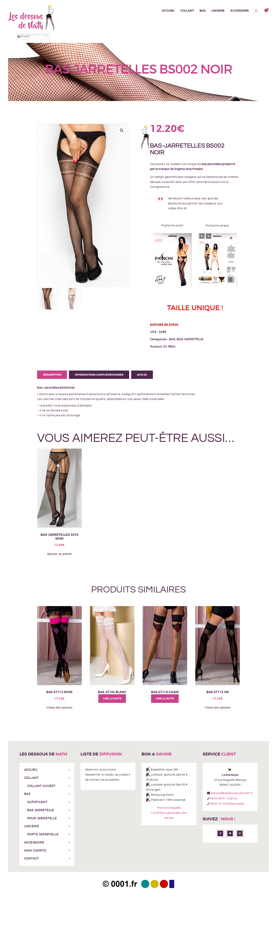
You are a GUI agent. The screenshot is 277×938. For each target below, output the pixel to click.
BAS (172, 339)
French (25, 36)
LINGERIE (31, 826)
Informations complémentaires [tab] (99, 374)
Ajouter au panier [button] (59, 554)
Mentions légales (169, 807)
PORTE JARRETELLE (42, 834)
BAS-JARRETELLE (190, 339)
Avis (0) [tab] (142, 374)
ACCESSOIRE (34, 842)
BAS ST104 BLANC (112, 692)
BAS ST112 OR (217, 692)
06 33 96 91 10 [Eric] (223, 798)
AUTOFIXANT (37, 802)
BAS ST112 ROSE (59, 692)
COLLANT (31, 778)
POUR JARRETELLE (42, 818)
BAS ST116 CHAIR (165, 692)
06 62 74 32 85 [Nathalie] (227, 803)
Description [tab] (52, 374)
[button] (121, 130)
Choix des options (59, 707)
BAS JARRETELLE (40, 810)
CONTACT (31, 858)
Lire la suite (112, 698)
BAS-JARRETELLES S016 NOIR (59, 537)
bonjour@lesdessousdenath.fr (232, 793)
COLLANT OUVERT (41, 786)
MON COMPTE (35, 850)
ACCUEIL (31, 770)
